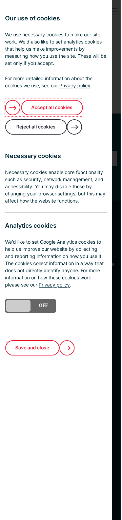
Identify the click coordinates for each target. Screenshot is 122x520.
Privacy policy (74, 85)
